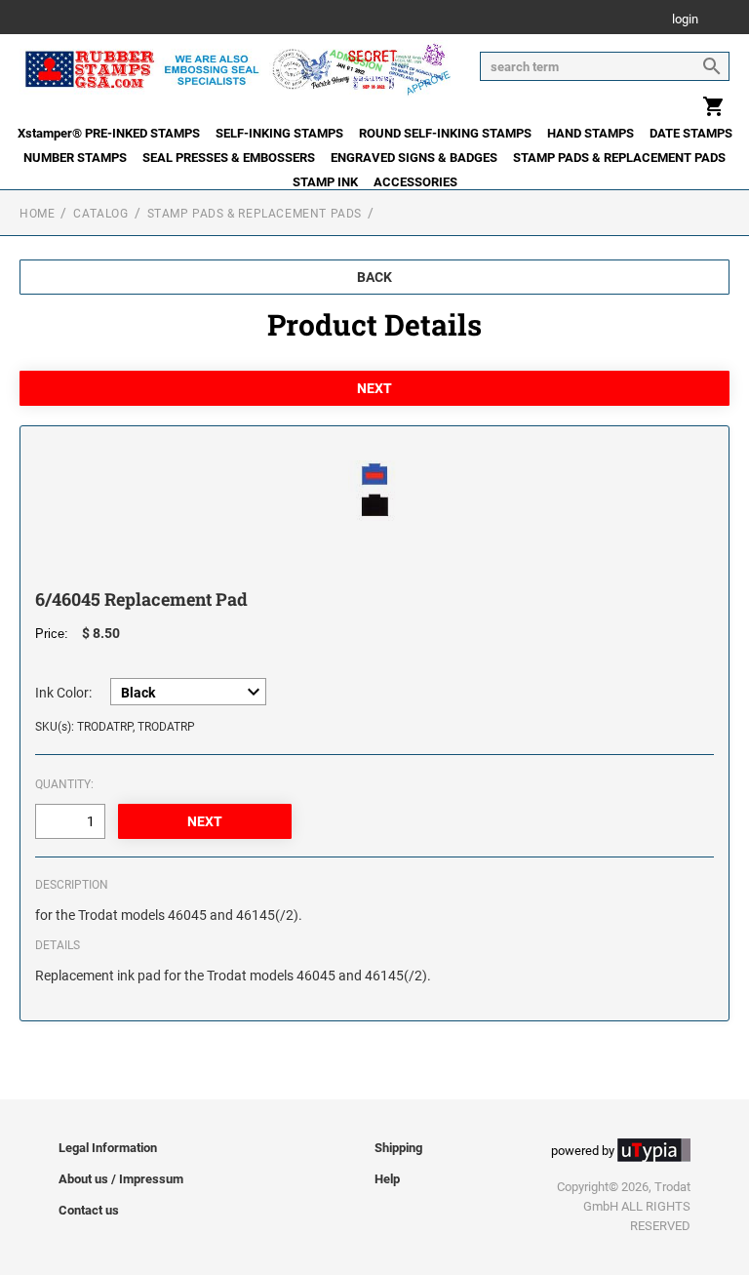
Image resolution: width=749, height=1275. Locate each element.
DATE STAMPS (691, 133)
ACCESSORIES (415, 182)
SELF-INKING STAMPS (279, 133)
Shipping (398, 1147)
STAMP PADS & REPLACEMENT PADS (619, 157)
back (374, 277)
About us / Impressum (121, 1179)
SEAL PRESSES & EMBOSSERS (228, 157)
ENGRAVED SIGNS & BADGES (414, 157)
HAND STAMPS (590, 133)
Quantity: (64, 784)
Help (387, 1179)
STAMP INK (325, 182)
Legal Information (108, 1147)
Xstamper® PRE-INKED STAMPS (109, 133)
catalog (100, 213)
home (37, 213)
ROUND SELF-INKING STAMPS (445, 133)
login (685, 20)
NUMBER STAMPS (75, 157)
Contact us (89, 1210)
